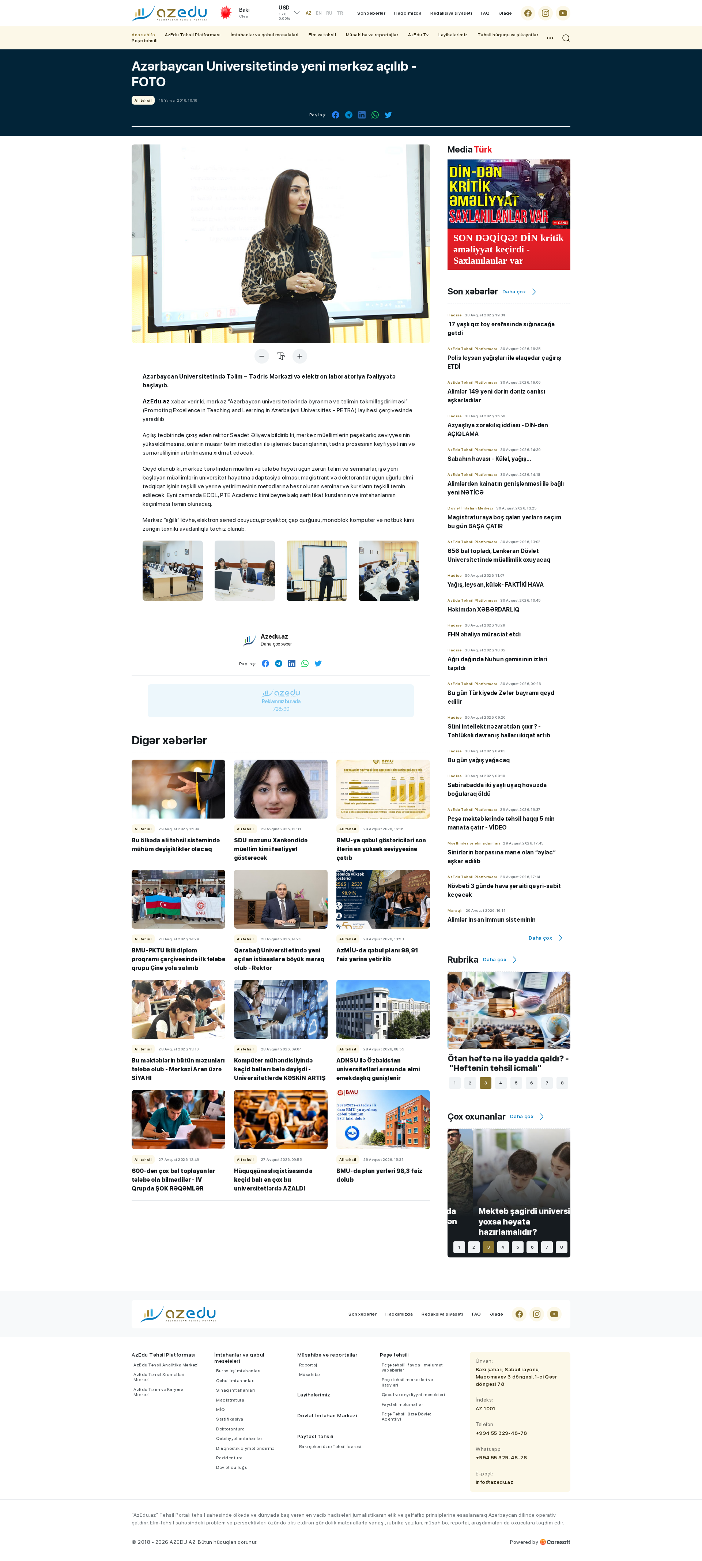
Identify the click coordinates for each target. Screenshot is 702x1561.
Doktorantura (230, 1429)
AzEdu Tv (418, 34)
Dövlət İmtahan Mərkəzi (327, 1415)
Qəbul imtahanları (235, 1380)
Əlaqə (505, 13)
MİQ (220, 1409)
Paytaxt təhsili (315, 1436)
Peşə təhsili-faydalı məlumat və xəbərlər (412, 1367)
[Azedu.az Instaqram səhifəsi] (545, 13)
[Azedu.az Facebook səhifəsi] (528, 13)
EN (319, 13)
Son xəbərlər (371, 13)
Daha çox (514, 291)
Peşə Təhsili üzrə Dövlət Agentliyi (406, 1416)
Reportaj (308, 1365)
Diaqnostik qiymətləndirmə (245, 1448)
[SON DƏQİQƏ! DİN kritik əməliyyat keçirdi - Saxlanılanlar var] (509, 193)
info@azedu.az (494, 1482)
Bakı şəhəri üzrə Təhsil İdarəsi (330, 1446)
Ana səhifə (143, 34)
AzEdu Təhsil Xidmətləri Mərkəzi (159, 1377)
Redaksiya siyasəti (451, 13)
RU (329, 13)
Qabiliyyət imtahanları (240, 1438)
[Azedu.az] (169, 13)
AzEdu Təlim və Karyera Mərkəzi (158, 1392)
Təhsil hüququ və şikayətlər (508, 34)
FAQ (485, 13)
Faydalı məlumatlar (402, 1404)
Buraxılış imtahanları (238, 1370)
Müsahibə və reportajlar (372, 34)
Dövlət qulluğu (232, 1467)
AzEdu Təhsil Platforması (193, 34)
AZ (309, 13)
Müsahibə (309, 1374)
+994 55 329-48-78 (501, 1433)
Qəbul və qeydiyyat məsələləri (413, 1394)
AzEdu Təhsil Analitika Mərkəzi (166, 1365)
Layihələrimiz (453, 34)
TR (340, 13)
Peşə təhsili (145, 40)
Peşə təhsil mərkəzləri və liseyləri (407, 1382)
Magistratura (230, 1400)
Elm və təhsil (322, 34)
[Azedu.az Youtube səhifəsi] (563, 13)
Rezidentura (229, 1457)
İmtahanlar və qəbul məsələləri (265, 34)
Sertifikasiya (230, 1419)
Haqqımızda (408, 13)
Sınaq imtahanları (235, 1390)
